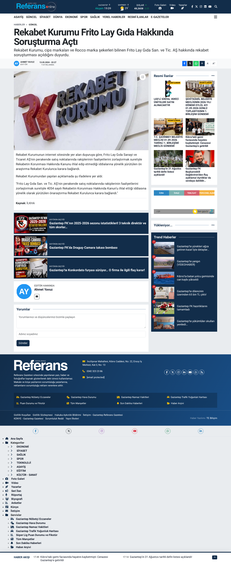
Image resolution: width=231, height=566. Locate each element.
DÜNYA (58, 17)
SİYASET (45, 17)
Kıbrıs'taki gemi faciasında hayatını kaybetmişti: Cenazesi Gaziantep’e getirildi (198, 141)
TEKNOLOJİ (23, 462)
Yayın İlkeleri (72, 418)
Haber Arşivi (177, 403)
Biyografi (16, 498)
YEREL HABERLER (113, 17)
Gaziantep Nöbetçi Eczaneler (35, 397)
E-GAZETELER (160, 17)
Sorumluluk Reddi (54, 418)
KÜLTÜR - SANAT (26, 474)
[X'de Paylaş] (190, 63)
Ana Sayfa (17, 438)
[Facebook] (166, 372)
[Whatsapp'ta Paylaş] (196, 63)
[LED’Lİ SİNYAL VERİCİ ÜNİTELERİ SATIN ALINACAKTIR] (168, 88)
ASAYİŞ (18, 17)
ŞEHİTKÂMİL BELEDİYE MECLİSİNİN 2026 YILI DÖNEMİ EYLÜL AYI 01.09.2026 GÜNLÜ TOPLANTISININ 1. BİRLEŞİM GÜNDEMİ (199, 106)
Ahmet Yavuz (43, 289)
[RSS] (201, 372)
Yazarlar (16, 486)
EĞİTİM (21, 470)
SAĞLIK (95, 17)
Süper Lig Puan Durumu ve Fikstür (36, 535)
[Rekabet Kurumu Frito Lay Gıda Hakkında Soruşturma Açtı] (81, 110)
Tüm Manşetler (78, 403)
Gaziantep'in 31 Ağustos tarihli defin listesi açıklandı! (167, 171)
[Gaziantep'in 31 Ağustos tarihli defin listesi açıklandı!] (168, 158)
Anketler (16, 502)
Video (14, 482)
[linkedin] (201, 431)
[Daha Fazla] (202, 63)
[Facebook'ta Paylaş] (184, 63)
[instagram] (101, 431)
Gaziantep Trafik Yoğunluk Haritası (189, 397)
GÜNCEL (31, 17)
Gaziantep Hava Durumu (83, 397)
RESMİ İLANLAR (138, 17)
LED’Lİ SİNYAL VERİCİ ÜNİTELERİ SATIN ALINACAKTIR (166, 101)
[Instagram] (178, 372)
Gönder (23, 343)
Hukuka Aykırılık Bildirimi (68, 415)
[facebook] (35, 431)
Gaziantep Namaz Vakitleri (135, 397)
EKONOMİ (71, 17)
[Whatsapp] (195, 372)
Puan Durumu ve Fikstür (32, 403)
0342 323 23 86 (94, 371)
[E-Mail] (36, 296)
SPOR (84, 17)
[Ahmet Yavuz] (24, 291)
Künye (14, 507)
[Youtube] (190, 372)
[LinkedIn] (184, 372)
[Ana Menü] (215, 17)
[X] (172, 372)
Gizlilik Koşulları (22, 415)
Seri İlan (16, 490)
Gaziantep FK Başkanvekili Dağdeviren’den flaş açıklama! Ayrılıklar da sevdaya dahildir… (198, 174)
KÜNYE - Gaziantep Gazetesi (28, 418)
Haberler (19, 24)
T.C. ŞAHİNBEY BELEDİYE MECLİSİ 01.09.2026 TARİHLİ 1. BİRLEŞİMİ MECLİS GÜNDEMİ (168, 141)
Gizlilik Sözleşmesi (43, 415)
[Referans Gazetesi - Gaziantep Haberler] (35, 7)
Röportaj (16, 494)
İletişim (15, 510)
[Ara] (215, 7)
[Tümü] (213, 75)
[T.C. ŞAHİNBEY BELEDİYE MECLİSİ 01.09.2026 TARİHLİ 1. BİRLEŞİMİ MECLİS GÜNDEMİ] (168, 126)
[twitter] (68, 431)
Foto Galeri (18, 478)
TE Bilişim (211, 418)
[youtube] (135, 431)
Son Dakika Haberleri (131, 403)
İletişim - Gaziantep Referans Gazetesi (103, 415)
